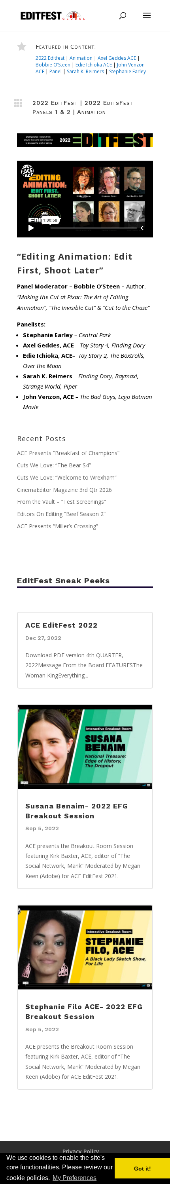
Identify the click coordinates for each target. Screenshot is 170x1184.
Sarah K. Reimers (85, 71)
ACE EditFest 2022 (61, 625)
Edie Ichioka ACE (94, 64)
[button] (100, 1178)
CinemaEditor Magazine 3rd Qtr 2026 (64, 489)
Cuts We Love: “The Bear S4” (54, 465)
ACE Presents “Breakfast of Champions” (68, 453)
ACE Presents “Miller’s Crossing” (57, 526)
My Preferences (74, 1178)
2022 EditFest (55, 102)
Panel (55, 71)
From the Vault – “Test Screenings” (61, 501)
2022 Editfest (50, 58)
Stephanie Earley (127, 71)
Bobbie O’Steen (53, 64)
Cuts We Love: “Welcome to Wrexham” (67, 477)
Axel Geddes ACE (117, 58)
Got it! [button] (142, 1168)
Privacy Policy (80, 1151)
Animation (81, 58)
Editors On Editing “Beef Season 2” (61, 514)
